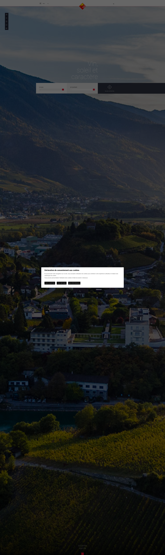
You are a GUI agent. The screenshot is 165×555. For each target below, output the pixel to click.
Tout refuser (61, 283)
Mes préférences (74, 283)
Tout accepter (49, 283)
